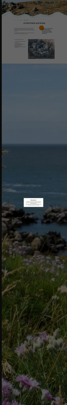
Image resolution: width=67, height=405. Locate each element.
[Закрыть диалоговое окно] (66, 1)
